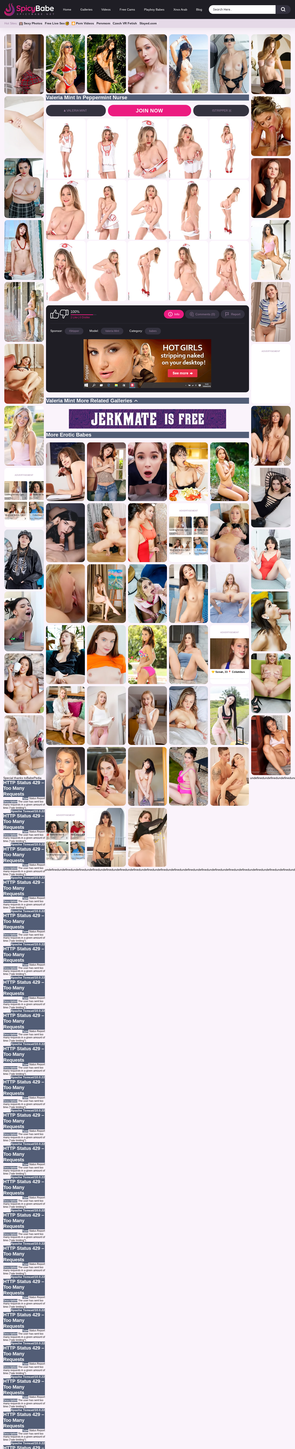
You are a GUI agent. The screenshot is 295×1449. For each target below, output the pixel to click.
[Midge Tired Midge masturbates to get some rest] (65, 715)
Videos (106, 9)
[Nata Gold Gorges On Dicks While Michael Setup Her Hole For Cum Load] (147, 63)
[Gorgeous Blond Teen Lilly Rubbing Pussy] (24, 436)
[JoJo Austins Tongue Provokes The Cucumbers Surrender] (271, 436)
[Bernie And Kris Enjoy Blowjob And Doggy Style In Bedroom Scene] (147, 715)
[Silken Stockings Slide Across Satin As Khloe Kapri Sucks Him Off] (147, 593)
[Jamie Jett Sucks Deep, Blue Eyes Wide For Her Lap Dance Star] (24, 126)
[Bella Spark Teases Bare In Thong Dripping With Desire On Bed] (229, 532)
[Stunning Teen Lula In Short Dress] (24, 312)
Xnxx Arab (180, 9)
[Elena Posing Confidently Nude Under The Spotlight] (65, 776)
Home (67, 9)
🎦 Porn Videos (82, 23)
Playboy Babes (154, 9)
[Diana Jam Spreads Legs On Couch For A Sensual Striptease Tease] (24, 374)
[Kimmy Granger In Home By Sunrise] (271, 64)
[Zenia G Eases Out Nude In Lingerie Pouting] (147, 837)
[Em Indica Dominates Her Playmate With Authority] (24, 188)
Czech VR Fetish (125, 23)
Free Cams (127, 9)
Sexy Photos (33, 23)
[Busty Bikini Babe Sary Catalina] (188, 63)
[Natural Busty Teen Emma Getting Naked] (106, 837)
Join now (149, 111)
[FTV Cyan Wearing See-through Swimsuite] (271, 250)
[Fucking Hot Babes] (229, 593)
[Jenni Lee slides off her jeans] (106, 471)
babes (153, 331)
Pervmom (103, 23)
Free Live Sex (55, 23)
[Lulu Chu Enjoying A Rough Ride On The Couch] (271, 559)
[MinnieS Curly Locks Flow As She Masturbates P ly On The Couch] (65, 654)
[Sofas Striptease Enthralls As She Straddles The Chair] (188, 776)
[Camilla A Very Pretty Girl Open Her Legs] (271, 188)
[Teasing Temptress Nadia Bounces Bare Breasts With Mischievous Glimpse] (229, 63)
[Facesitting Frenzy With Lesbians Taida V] (65, 593)
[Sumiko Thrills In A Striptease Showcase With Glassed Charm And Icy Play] (24, 64)
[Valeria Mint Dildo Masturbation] (188, 715)
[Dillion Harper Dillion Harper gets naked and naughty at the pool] (147, 654)
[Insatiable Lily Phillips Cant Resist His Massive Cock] (65, 63)
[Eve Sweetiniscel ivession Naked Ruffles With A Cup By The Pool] (24, 683)
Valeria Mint (112, 331)
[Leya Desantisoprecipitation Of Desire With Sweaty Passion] (106, 776)
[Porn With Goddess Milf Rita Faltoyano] (271, 126)
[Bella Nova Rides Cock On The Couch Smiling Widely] (24, 621)
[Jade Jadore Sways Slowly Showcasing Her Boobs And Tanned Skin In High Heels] (271, 683)
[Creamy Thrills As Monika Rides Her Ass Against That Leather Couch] (271, 498)
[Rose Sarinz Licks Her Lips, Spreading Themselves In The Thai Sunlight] (188, 593)
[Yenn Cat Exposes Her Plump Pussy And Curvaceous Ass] (229, 471)
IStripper (74, 331)
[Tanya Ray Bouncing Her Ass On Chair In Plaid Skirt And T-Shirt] (106, 532)
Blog (199, 9)
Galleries (86, 9)
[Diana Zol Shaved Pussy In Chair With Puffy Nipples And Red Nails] (106, 593)
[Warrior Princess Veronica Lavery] (106, 63)
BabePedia (34, 778)
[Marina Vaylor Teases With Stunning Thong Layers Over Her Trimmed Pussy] (106, 654)
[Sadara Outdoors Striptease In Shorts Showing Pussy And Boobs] (229, 715)
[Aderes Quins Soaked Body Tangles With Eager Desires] (188, 654)
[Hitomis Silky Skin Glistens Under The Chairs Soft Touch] (65, 471)
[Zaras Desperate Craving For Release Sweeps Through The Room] (271, 745)
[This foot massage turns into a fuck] (229, 776)
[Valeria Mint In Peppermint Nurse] (66, 148)
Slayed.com (148, 23)
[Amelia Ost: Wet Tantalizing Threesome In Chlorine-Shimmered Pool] (147, 532)
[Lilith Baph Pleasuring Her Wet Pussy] (188, 471)
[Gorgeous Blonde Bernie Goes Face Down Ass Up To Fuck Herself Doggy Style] (24, 745)
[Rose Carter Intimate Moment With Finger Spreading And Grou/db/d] (271, 312)
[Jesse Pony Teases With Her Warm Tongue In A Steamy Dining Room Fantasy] (271, 621)
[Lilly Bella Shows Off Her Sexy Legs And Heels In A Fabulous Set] (147, 776)
